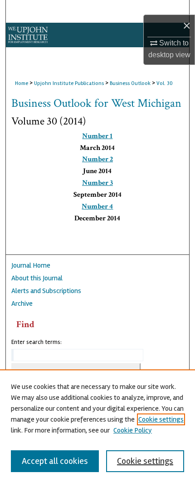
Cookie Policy (132, 430)
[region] (97, 426)
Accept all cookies (55, 461)
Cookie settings (161, 419)
